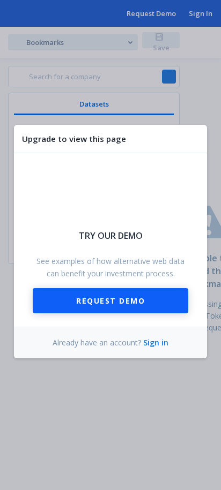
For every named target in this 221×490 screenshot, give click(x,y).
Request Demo (110, 301)
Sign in (155, 342)
